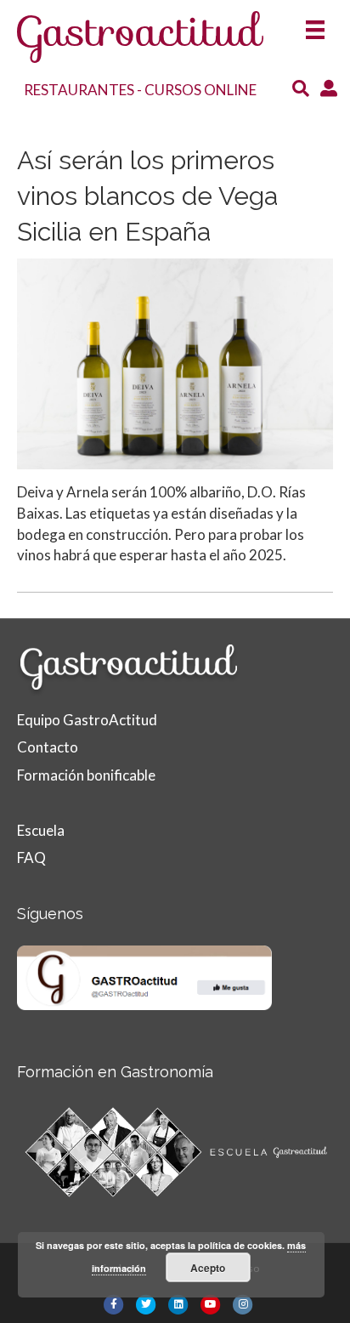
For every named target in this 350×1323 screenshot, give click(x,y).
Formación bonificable (86, 775)
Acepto (207, 1267)
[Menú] (315, 24)
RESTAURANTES (79, 90)
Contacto (47, 747)
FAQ (31, 857)
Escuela (41, 830)
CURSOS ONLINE (200, 90)
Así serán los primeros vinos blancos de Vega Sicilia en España (147, 196)
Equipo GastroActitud (87, 720)
